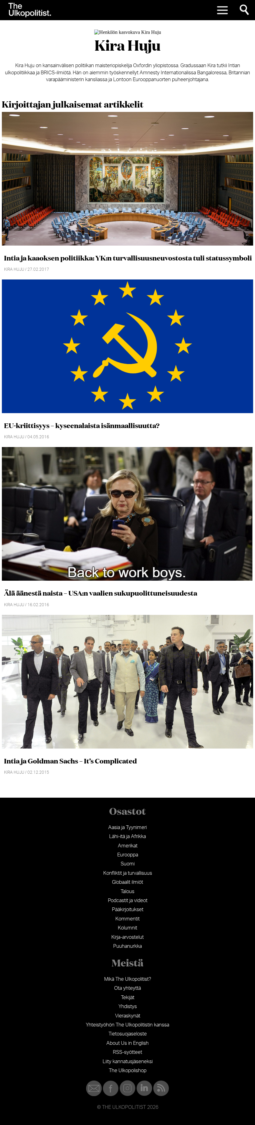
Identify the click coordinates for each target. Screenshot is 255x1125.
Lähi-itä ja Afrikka (127, 836)
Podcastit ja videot (127, 900)
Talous (127, 891)
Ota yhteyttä (127, 988)
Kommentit (127, 918)
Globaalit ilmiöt (127, 882)
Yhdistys (127, 1006)
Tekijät (127, 997)
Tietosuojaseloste (128, 1033)
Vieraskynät (127, 1015)
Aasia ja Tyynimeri (127, 827)
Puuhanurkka (127, 946)
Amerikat (127, 845)
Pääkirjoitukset (127, 909)
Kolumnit (127, 927)
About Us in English (127, 1043)
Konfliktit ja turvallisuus (127, 873)
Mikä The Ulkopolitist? (127, 979)
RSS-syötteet (127, 1052)
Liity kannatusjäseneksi (128, 1061)
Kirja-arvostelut (127, 937)
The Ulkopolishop (127, 1070)
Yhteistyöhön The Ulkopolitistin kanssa (127, 1024)
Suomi (128, 863)
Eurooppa (127, 854)
